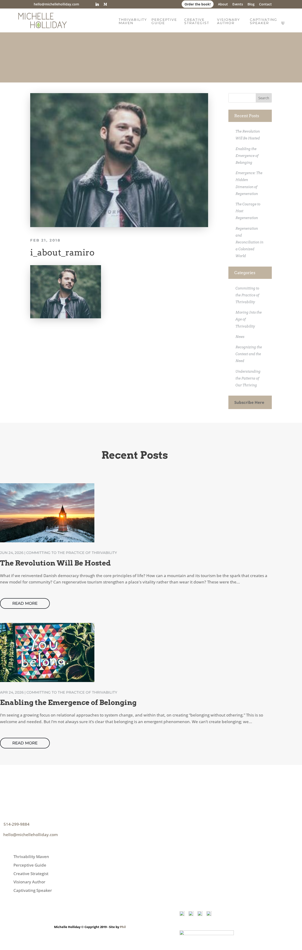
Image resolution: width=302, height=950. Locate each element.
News (239, 337)
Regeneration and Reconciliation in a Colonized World (249, 242)
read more (25, 603)
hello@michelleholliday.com (30, 834)
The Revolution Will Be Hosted (55, 563)
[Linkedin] (97, 4)
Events (237, 4)
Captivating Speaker (263, 21)
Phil (123, 927)
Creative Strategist (196, 21)
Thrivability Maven (133, 21)
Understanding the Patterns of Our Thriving (247, 378)
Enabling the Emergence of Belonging (247, 155)
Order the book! (198, 4)
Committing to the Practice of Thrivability (247, 295)
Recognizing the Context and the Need (248, 354)
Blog (251, 4)
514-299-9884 (16, 824)
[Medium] (105, 4)
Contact (265, 4)
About (223, 4)
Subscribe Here (249, 402)
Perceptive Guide (164, 21)
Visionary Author (228, 21)
